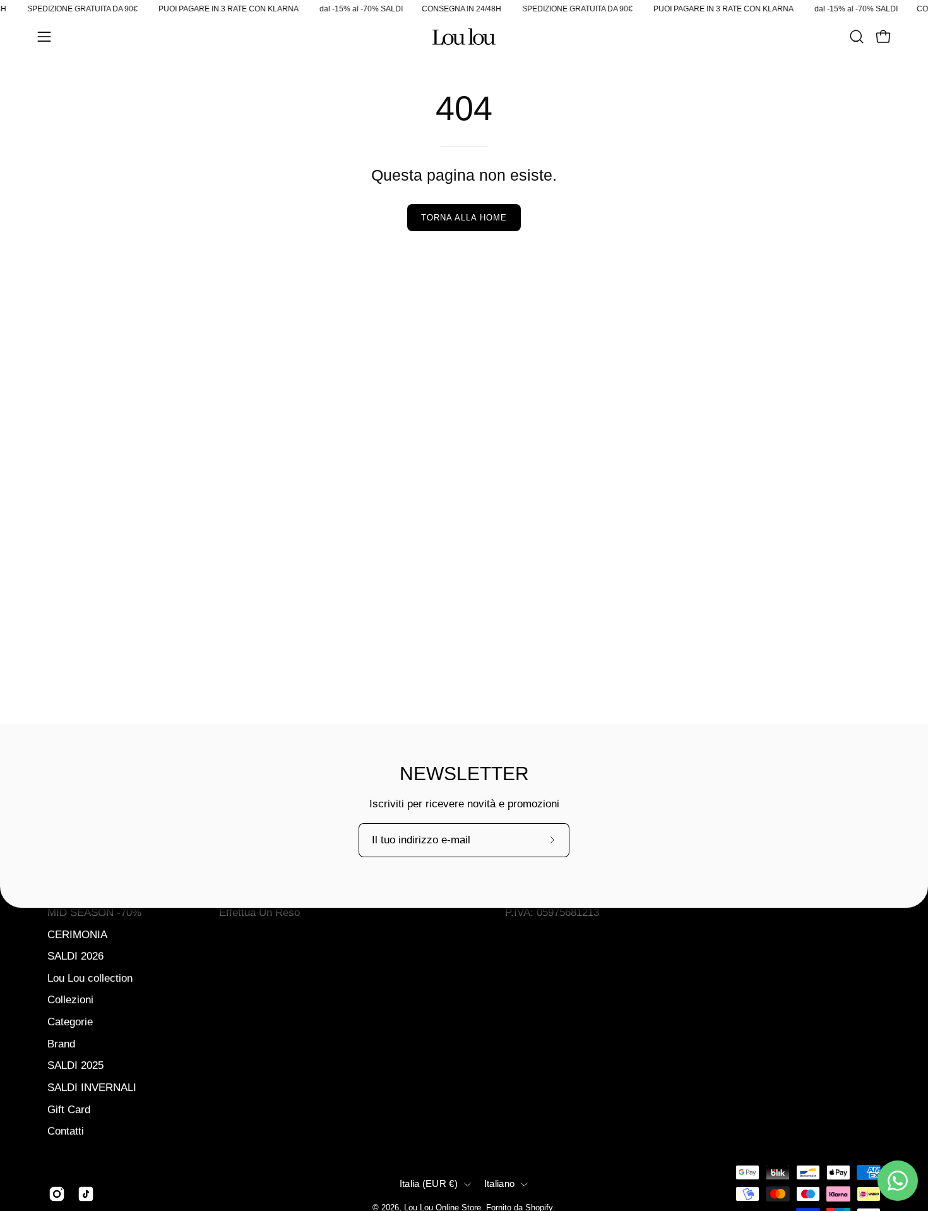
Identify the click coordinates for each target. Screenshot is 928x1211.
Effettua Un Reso (259, 912)
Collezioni (70, 1000)
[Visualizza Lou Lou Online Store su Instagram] (56, 1193)
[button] (856, 36)
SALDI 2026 (75, 956)
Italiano (499, 1184)
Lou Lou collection (90, 978)
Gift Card (68, 1109)
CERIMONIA (77, 934)
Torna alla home (463, 217)
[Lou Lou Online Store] (464, 36)
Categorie (70, 1022)
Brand (61, 1043)
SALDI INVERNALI (91, 1087)
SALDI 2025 (75, 1065)
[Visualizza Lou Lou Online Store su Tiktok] (85, 1193)
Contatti (65, 1131)
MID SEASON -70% (94, 912)
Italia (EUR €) (429, 1184)
